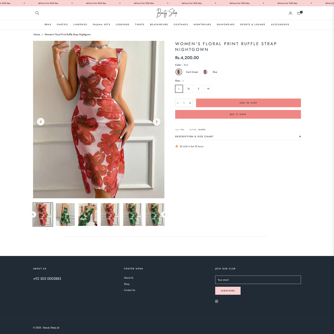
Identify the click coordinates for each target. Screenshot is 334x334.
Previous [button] (41, 121)
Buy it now (238, 114)
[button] (37, 13)
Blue (215, 72)
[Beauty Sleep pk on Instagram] (216, 301)
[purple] (205, 72)
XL (189, 88)
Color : (181, 65)
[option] (98, 119)
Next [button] (157, 121)
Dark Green (192, 72)
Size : (179, 80)
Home (37, 34)
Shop (126, 284)
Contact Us (129, 290)
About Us (128, 277)
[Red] (179, 72)
